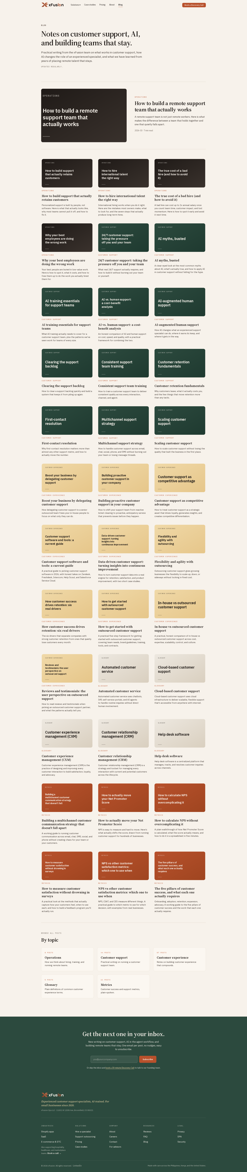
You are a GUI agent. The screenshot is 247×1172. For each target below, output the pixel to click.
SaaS (43, 1136)
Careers (113, 1136)
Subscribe (148, 1059)
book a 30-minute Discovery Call (120, 1068)
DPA (180, 1136)
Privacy (181, 1131)
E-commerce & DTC (51, 1141)
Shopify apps (47, 1131)
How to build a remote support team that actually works (170, 106)
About (112, 4)
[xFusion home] (52, 5)
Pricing (102, 4)
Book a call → (54, 1153)
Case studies (90, 4)
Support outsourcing (85, 1136)
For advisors (115, 1146)
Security (182, 1141)
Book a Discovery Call (194, 5)
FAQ (145, 1136)
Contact (113, 1141)
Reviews (147, 1131)
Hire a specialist (83, 1131)
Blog (120, 4)
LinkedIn (77, 1165)
